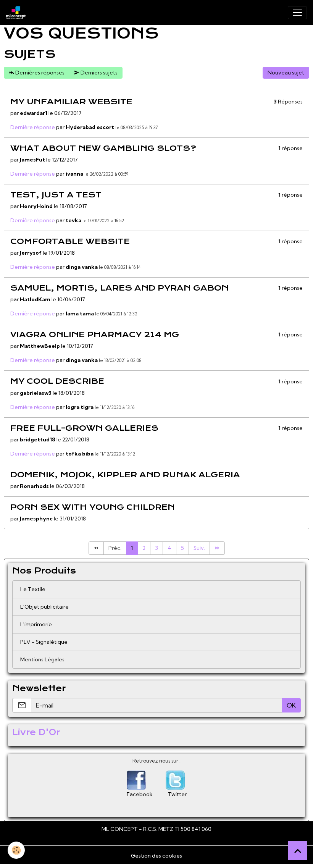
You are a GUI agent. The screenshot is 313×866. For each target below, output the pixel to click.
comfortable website (70, 241)
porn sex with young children (92, 507)
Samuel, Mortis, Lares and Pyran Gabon (119, 287)
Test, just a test (56, 194)
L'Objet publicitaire (44, 606)
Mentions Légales (42, 659)
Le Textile (32, 589)
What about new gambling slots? (103, 148)
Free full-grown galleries (84, 428)
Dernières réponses (39, 72)
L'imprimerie (36, 624)
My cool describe (57, 381)
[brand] (17, 12)
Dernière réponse (32, 127)
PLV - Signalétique (44, 641)
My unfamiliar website (71, 101)
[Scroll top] (297, 850)
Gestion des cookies (156, 855)
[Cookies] (16, 850)
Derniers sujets (98, 72)
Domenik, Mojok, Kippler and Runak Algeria (125, 474)
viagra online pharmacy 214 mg (94, 334)
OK (291, 705)
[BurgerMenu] (297, 12)
